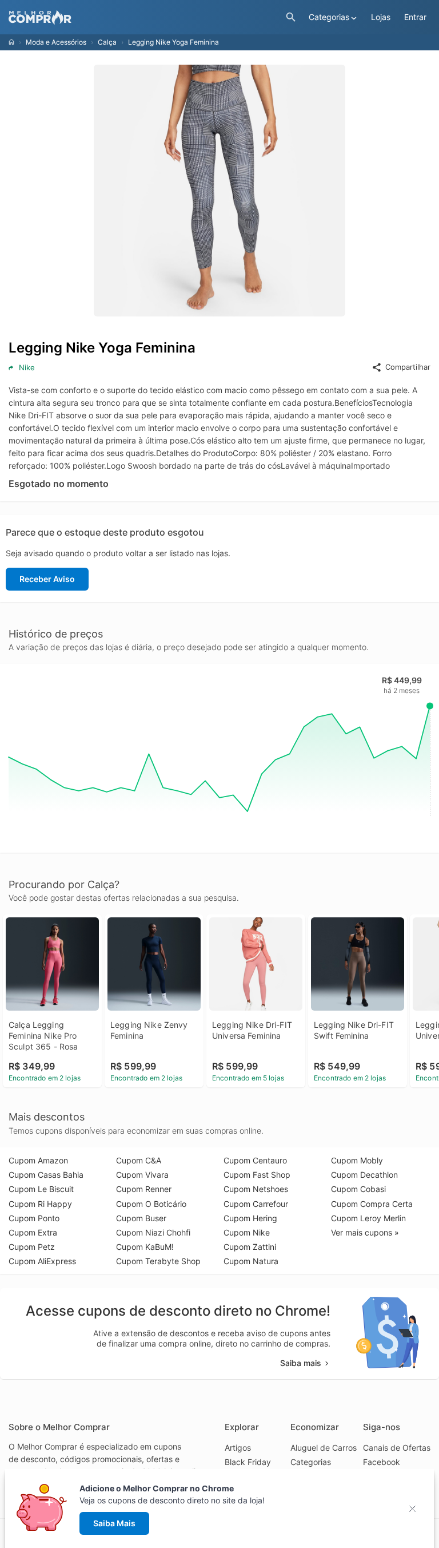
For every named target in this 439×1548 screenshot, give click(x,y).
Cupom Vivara (142, 1174)
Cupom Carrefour (256, 1204)
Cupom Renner (143, 1189)
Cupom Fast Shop (257, 1174)
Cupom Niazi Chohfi (153, 1232)
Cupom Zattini (250, 1247)
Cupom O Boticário (151, 1204)
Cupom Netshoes (256, 1189)
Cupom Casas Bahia (46, 1174)
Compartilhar (407, 366)
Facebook (381, 1462)
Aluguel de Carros (323, 1447)
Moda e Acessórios (56, 42)
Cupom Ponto (34, 1218)
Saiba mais (300, 1363)
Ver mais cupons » (365, 1232)
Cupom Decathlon (364, 1174)
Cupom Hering (250, 1218)
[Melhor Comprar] (144, 17)
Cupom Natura (251, 1261)
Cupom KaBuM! (145, 1247)
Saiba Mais (114, 1523)
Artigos (238, 1447)
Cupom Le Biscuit (41, 1189)
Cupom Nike (247, 1232)
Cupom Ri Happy (40, 1204)
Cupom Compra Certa (372, 1204)
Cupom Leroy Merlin (368, 1218)
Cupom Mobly (357, 1160)
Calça (107, 42)
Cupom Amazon (38, 1160)
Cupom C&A (138, 1160)
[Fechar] (416, 1508)
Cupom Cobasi (358, 1189)
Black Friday (248, 1462)
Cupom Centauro (255, 1160)
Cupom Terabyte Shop (158, 1261)
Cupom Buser (141, 1218)
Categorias (310, 1462)
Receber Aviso (47, 579)
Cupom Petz (32, 1247)
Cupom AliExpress (42, 1261)
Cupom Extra (33, 1232)
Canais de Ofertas (396, 1447)
